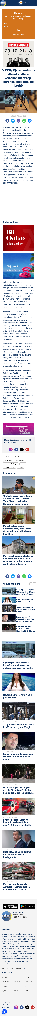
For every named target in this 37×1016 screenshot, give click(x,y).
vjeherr (21, 467)
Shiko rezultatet (18, 34)
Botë (14, 977)
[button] (4, 1012)
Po (7, 23)
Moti (26, 986)
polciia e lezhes (9, 467)
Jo (7, 26)
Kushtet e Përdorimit (16, 968)
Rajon (4, 991)
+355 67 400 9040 (20, 917)
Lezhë (22, 464)
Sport (14, 986)
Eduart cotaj (8, 460)
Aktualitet (7, 457)
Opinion (4, 977)
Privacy (5, 968)
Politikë (4, 986)
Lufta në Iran (16, 982)
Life (26, 991)
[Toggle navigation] (33, 3)
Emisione (28, 977)
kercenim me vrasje (10, 464)
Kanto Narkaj (20, 460)
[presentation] (31, 584)
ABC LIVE (26, 2)
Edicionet (28, 982)
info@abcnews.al (19, 914)
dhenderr (17, 457)
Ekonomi (15, 991)
